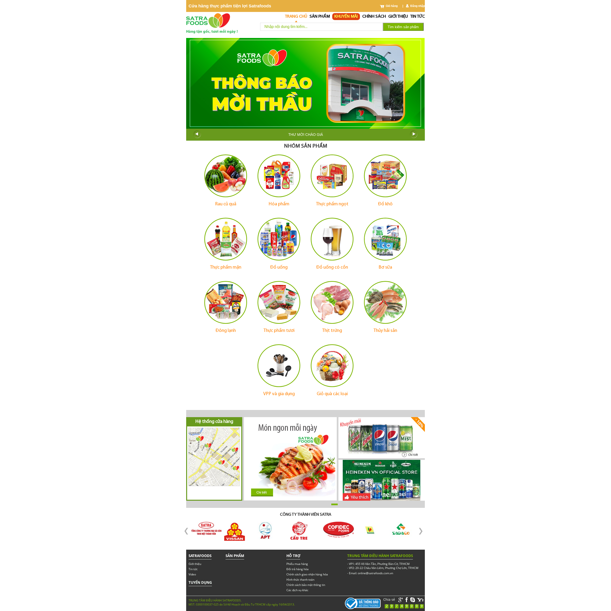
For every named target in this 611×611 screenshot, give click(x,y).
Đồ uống (279, 267)
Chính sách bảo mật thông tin (305, 585)
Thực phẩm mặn (225, 267)
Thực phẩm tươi (279, 330)
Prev (197, 134)
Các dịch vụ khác (297, 590)
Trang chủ (296, 16)
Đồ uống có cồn (332, 267)
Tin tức (417, 16)
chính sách (374, 16)
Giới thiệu (398, 16)
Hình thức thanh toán (300, 580)
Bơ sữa (385, 267)
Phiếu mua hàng (297, 564)
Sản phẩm (320, 16)
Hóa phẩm (279, 204)
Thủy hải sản (385, 330)
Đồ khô (385, 204)
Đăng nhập (417, 6)
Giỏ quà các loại (332, 394)
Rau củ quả (225, 204)
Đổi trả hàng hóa (297, 569)
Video (192, 574)
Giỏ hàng (392, 6)
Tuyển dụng (200, 582)
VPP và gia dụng (279, 394)
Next (414, 134)
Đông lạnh (226, 330)
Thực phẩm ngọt (332, 204)
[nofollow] (420, 600)
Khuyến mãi (346, 16)
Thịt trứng (332, 330)
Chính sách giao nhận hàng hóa (307, 574)
